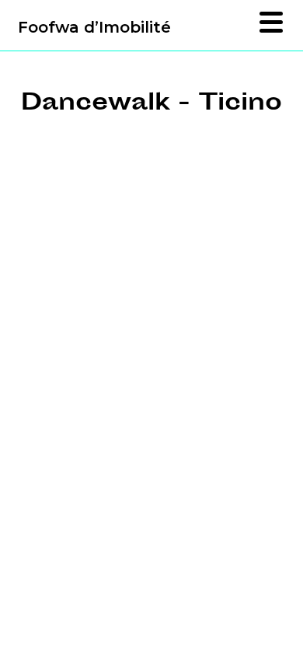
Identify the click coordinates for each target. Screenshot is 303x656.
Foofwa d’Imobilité (94, 27)
